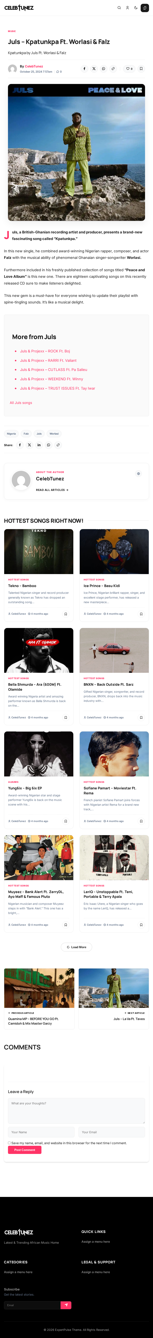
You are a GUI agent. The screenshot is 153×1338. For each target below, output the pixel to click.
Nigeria (11, 433)
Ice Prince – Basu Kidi (102, 585)
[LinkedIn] (39, 445)
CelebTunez (34, 66)
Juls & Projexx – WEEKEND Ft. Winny (51, 379)
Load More (78, 947)
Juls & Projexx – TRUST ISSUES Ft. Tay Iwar (57, 388)
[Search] (119, 8)
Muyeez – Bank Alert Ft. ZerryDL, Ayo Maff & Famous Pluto (36, 894)
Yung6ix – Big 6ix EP (25, 788)
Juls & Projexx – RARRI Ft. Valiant (48, 360)
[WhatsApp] (103, 69)
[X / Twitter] (29, 445)
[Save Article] (141, 69)
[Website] (138, 473)
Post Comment (24, 1150)
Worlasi (54, 433)
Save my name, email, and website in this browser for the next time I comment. (69, 1143)
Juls (39, 433)
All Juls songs (21, 403)
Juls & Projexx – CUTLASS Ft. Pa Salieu (53, 369)
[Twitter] (94, 69)
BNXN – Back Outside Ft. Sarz (108, 684)
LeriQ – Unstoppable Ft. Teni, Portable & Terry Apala (108, 894)
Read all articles (50, 490)
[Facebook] (84, 69)
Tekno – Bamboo (22, 585)
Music (12, 31)
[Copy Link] (113, 69)
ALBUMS (13, 782)
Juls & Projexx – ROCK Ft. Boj (45, 351)
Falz (26, 433)
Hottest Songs (18, 579)
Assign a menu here (95, 1241)
